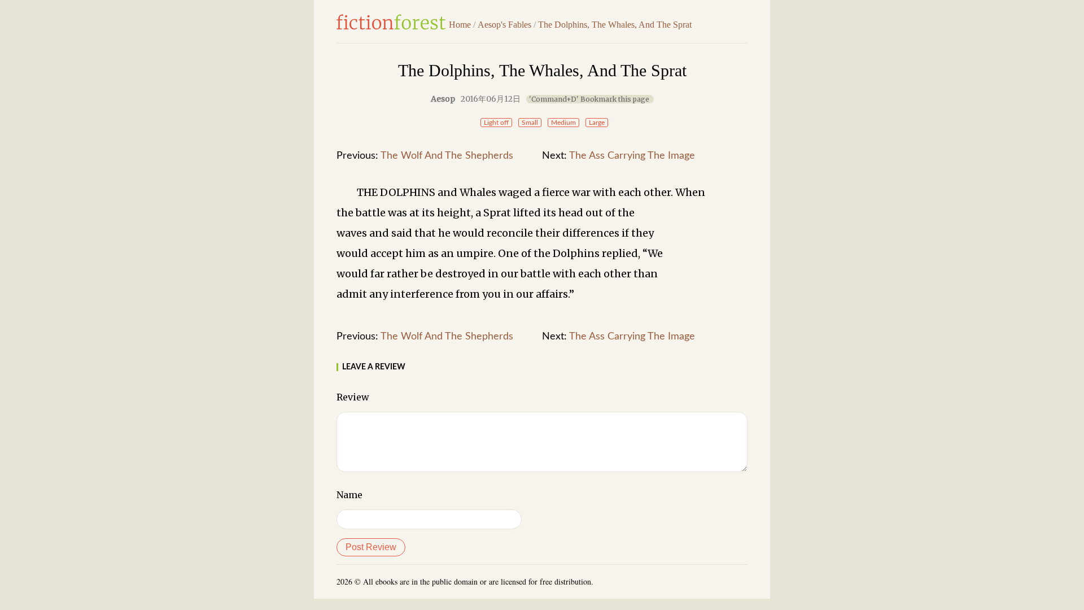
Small (530, 122)
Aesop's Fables (504, 24)
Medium (563, 122)
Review (352, 397)
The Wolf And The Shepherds (447, 156)
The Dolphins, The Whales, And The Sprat (615, 24)
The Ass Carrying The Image (632, 156)
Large (597, 122)
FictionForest (391, 22)
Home (460, 24)
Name (349, 494)
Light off (496, 122)
